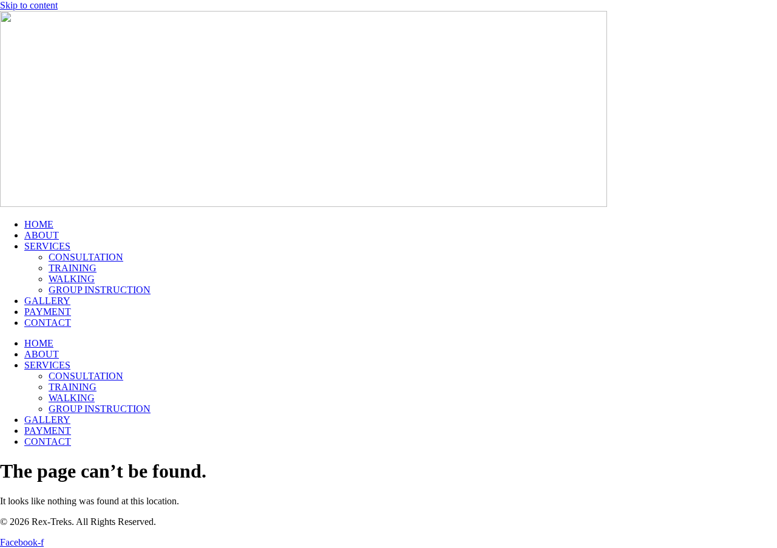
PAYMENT (47, 311)
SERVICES (47, 246)
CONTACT (47, 322)
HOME (38, 224)
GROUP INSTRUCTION (100, 290)
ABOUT (41, 235)
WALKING (72, 279)
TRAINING (73, 268)
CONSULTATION (86, 257)
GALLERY (47, 301)
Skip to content (29, 5)
